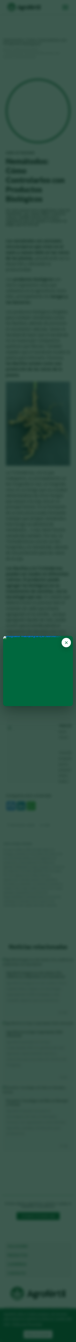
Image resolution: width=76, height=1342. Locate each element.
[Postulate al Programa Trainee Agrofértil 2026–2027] (38, 671)
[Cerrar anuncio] (66, 642)
